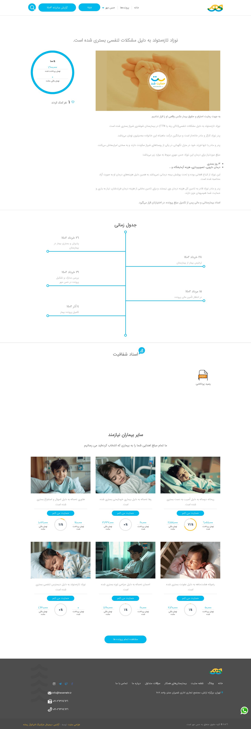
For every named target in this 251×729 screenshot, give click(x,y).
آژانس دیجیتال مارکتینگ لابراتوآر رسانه (41, 724)
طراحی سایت (74, 724)
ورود (89, 7)
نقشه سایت (197, 683)
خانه (136, 8)
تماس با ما (121, 683)
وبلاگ (211, 683)
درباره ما (136, 683)
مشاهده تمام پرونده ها (125, 639)
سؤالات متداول (152, 683)
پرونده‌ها (124, 8)
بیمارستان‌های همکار (176, 683)
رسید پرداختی (203, 384)
